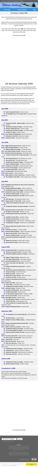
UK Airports (27, 448)
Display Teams (26, 453)
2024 (20, 32)
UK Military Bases (12, 454)
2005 (19, 28)
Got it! (31, 464)
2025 (23, 32)
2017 (22, 30)
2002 (9, 28)
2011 (3, 30)
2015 (15, 30)
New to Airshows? (21, 449)
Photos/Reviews (26, 447)
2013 (9, 30)
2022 (14, 32)
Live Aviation (15, 449)
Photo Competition (26, 446)
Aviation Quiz (11, 447)
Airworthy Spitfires (20, 454)
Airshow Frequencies (12, 448)
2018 (25, 30)
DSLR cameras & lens (13, 452)
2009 (31, 28)
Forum (9, 1)
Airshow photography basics (23, 452)
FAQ (25, 454)
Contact (3, 1)
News (34, 9)
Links (28, 454)
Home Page (7, 9)
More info (15, 465)
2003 (12, 28)
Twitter (21, 1)
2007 (25, 28)
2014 (12, 30)
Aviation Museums (18, 447)
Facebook (15, 1)
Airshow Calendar (22, 9)
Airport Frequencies (21, 448)
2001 (6, 28)
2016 (19, 30)
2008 (28, 28)
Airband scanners (19, 453)
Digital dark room (12, 453)
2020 (31, 30)
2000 (3, 28)
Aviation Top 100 (24, 459)
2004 (15, 28)
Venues (20, 446)
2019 (28, 30)
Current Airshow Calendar (19, 35)
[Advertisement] (19, 59)
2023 (17, 32)
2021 (34, 30)
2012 (6, 30)
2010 (34, 28)
